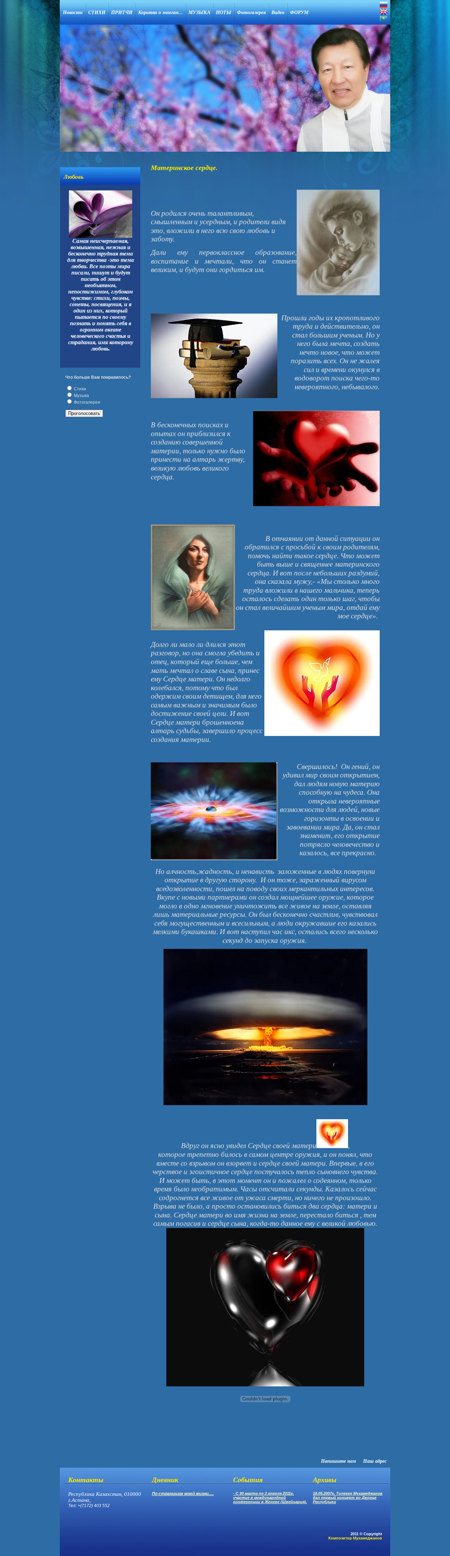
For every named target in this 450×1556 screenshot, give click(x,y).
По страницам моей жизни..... (183, 1493)
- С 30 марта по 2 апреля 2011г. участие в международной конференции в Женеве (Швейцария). (270, 1497)
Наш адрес (375, 1460)
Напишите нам (338, 1460)
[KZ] (383, 18)
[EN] (383, 11)
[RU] (383, 4)
